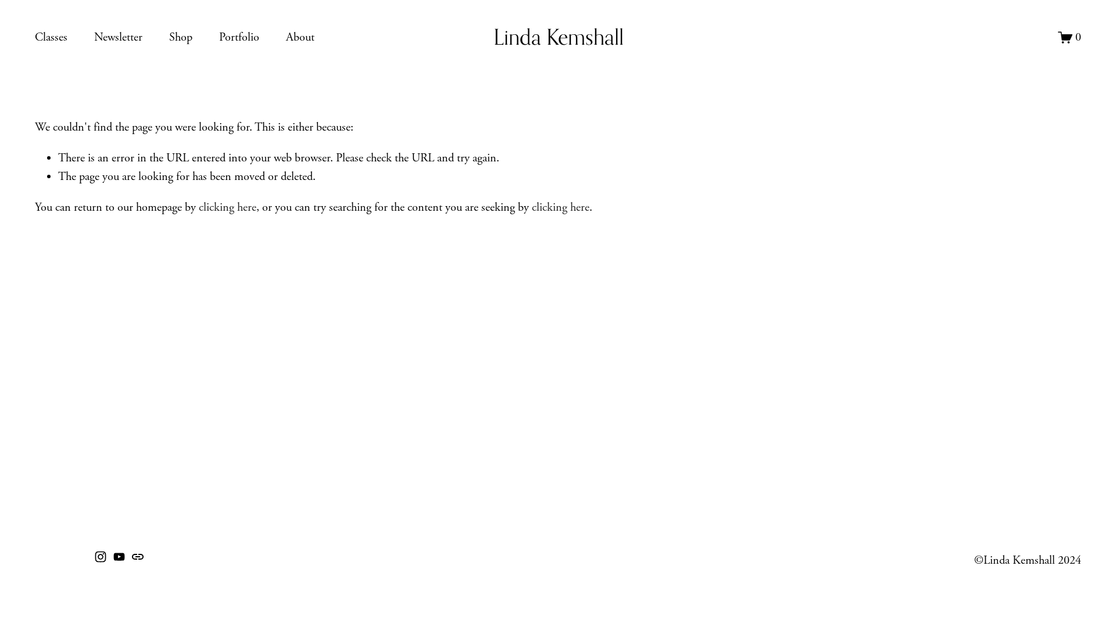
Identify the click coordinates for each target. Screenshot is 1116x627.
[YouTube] (119, 557)
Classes (51, 37)
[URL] (138, 557)
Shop (180, 37)
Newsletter (118, 37)
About (300, 37)
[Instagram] (100, 557)
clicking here (227, 207)
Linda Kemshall (558, 37)
